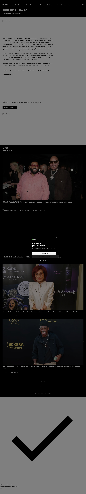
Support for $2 (44, 253)
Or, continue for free (44, 260)
